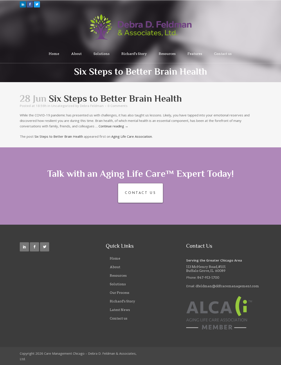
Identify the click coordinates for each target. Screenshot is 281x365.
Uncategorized (62, 105)
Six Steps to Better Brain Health (58, 136)
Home (115, 258)
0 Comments (118, 105)
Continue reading (113, 126)
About (115, 267)
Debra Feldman (92, 105)
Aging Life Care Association (131, 136)
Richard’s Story (122, 301)
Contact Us (140, 193)
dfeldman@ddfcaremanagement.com (227, 286)
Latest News (120, 310)
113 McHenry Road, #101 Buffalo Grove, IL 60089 (206, 269)
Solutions (118, 284)
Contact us (118, 318)
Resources (118, 276)
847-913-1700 (208, 278)
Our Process (119, 293)
